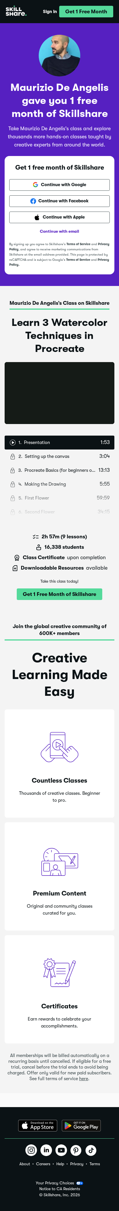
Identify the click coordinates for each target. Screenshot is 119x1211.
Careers (43, 1164)
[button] (86, 11)
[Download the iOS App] (37, 1125)
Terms (95, 1164)
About (24, 1164)
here (83, 1078)
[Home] (16, 11)
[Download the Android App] (81, 1125)
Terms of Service (78, 244)
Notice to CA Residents (59, 1189)
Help (60, 1164)
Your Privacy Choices (55, 1183)
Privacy (76, 1164)
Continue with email (59, 231)
